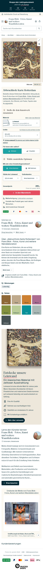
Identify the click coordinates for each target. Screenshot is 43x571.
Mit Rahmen (32, 168)
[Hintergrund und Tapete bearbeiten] (39, 44)
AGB (23, 552)
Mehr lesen (20, 232)
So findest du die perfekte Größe (30, 130)
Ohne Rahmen (13, 168)
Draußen (32, 151)
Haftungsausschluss (32, 552)
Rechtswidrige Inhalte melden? (12, 555)
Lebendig (5, 287)
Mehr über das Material (32, 118)
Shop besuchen (7, 232)
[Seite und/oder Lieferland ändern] (40, 14)
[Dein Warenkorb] (40, 21)
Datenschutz (27, 555)
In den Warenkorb (23, 193)
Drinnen (13, 151)
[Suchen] (39, 28)
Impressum (36, 555)
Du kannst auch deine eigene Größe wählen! (20, 141)
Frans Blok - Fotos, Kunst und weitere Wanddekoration (20, 21)
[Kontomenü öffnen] (36, 21)
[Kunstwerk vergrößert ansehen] (39, 40)
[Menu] (2, 21)
